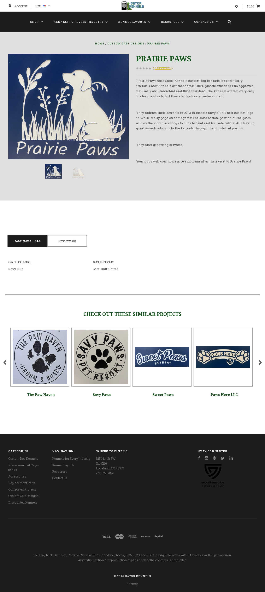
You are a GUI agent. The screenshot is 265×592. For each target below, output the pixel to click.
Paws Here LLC (224, 395)
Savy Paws (102, 395)
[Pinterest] (214, 459)
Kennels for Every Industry (79, 22)
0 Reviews (163, 68)
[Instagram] (206, 459)
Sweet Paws (163, 395)
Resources (170, 22)
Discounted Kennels (22, 502)
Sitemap (132, 584)
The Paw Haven (41, 395)
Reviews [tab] (65, 241)
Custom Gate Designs (23, 496)
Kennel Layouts (132, 22)
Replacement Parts (21, 483)
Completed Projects (22, 489)
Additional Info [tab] (27, 241)
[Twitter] (223, 459)
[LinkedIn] (231, 459)
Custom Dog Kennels (23, 459)
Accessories (17, 476)
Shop (35, 22)
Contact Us (204, 22)
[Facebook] (199, 459)
